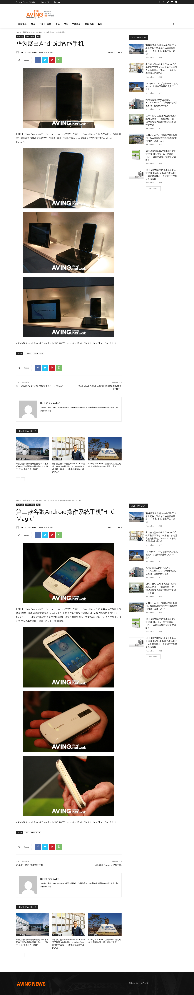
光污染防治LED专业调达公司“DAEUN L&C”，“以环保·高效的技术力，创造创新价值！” (161, 103)
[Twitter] (168, 2)
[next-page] (23, 479)
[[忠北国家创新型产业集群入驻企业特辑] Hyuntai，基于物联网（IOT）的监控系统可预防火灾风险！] (136, 155)
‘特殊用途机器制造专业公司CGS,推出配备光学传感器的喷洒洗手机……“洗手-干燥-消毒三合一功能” (32, 466)
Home (18, 32)
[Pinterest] (52, 60)
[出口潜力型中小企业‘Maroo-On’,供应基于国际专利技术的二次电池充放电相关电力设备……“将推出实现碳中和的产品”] (68, 448)
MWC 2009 (38, 353)
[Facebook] (159, 2)
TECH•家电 (37, 32)
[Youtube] (176, 2)
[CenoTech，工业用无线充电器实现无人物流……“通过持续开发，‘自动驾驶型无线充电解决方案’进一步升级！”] (136, 119)
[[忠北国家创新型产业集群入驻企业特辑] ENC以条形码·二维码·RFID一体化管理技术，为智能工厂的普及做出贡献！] (136, 174)
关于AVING (133, 983)
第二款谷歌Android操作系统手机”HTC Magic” (39, 386)
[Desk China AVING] (18, 52)
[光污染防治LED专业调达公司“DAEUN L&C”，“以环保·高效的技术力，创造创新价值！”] (136, 103)
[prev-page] (18, 479)
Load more (152, 189)
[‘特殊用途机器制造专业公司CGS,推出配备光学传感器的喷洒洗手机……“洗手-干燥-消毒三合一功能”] (32, 448)
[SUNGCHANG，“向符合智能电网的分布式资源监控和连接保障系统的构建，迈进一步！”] (136, 139)
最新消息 (26, 32)
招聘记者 (144, 983)
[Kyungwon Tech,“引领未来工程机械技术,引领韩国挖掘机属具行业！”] (105, 448)
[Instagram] (163, 2)
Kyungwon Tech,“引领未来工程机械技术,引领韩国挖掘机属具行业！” (162, 86)
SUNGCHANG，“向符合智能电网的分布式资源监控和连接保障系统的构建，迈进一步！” (161, 138)
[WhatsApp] (59, 60)
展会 (38, 36)
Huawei (28, 353)
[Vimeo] (172, 2)
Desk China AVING (29, 52)
